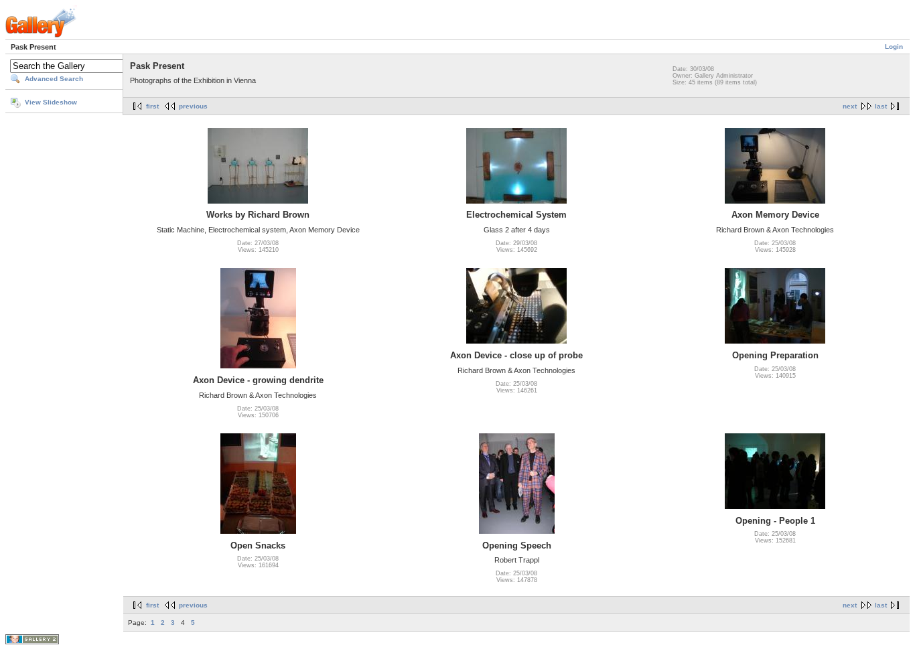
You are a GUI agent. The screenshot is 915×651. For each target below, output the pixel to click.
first (152, 106)
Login (894, 46)
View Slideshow (51, 102)
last (881, 106)
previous (193, 106)
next (850, 106)
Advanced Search (54, 78)
